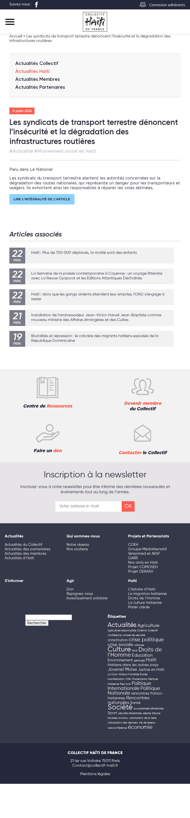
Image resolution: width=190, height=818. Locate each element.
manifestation (116, 679)
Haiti (151, 660)
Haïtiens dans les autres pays (133, 665)
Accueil (15, 36)
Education (142, 655)
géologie (139, 660)
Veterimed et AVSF (144, 553)
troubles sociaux (118, 718)
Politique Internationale (129, 686)
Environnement (120, 660)
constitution (118, 640)
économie (140, 727)
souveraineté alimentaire (149, 708)
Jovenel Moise (122, 669)
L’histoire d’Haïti (141, 589)
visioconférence (117, 728)
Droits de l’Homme (144, 598)
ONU (128, 679)
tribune (156, 713)
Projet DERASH (140, 571)
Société (120, 707)
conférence (114, 635)
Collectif (153, 630)
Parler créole (139, 607)
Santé (135, 703)
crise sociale (120, 645)
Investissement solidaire (87, 598)
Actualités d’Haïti (19, 558)
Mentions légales (95, 774)
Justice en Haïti (151, 670)
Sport (112, 713)
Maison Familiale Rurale (133, 674)
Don (70, 589)
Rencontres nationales (128, 700)
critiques (139, 645)
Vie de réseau (147, 723)
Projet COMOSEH (143, 567)
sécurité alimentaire (130, 713)
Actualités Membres (37, 79)
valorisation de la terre (142, 718)
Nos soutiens (77, 549)
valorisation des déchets (123, 723)
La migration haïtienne (147, 594)
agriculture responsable (122, 630)
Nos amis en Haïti (143, 562)
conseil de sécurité (133, 635)
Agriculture (149, 625)
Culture (119, 649)
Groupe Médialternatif (147, 549)
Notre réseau (78, 545)
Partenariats (139, 679)
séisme (147, 713)
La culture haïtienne (145, 603)
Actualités (122, 625)
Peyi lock (125, 684)
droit (135, 650)
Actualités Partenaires (40, 87)
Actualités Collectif (36, 63)
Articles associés (35, 234)
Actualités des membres (26, 553)
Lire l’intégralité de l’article (42, 199)
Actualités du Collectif (23, 545)
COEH (133, 545)
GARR (133, 558)
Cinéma (142, 630)
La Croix (113, 674)
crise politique (146, 640)
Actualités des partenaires (27, 549)
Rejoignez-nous (80, 594)
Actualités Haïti (32, 71)
